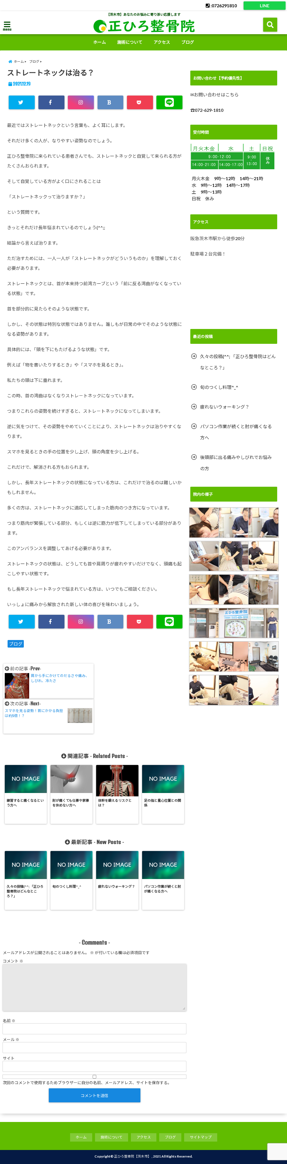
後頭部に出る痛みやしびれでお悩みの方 (236, 463)
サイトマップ (201, 1137)
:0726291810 (223, 5)
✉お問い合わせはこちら (214, 94)
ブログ (187, 42)
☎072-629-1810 (206, 110)
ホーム (99, 42)
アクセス (162, 42)
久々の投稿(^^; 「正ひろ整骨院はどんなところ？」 (238, 362)
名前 (9, 1020)
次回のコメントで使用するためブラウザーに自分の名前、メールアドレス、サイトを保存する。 (87, 1082)
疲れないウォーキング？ (224, 406)
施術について (129, 42)
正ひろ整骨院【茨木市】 (132, 1156)
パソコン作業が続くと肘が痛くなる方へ (236, 432)
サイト (9, 1058)
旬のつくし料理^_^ (219, 387)
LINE (264, 5)
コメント (13, 961)
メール (11, 1039)
